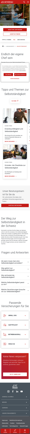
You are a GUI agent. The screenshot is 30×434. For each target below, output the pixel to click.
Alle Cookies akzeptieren (20, 74)
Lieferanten (5, 426)
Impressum (5, 420)
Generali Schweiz (8, 396)
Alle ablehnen (8, 74)
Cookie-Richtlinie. (22, 70)
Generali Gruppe (24, 426)
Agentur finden (15, 34)
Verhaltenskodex (20, 423)
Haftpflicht (13, 325)
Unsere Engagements (9, 413)
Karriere (5, 407)
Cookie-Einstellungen (14, 78)
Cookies (12, 423)
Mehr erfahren (10, 141)
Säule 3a (11, 344)
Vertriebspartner (14, 426)
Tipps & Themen (6, 39)
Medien (4, 402)
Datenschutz (5, 423)
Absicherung (21, 39)
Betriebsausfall (14, 334)
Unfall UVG (12, 315)
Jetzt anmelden (15, 374)
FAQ (14, 39)
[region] (15, 72)
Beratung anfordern (15, 29)
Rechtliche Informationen (16, 420)
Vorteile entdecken (15, 205)
